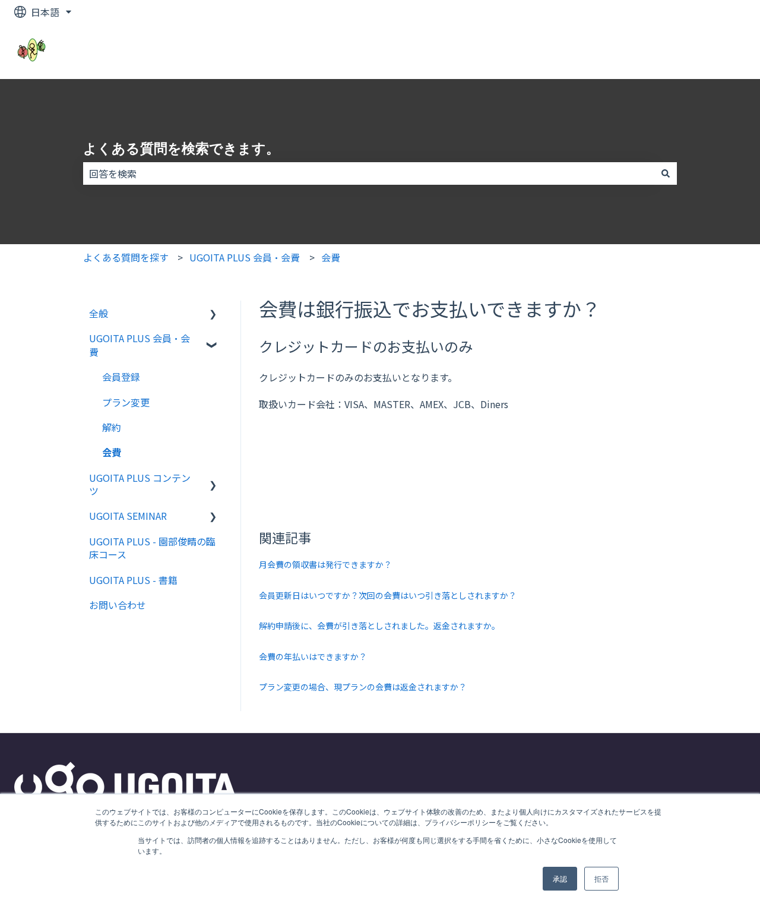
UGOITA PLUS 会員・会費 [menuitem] (139, 344)
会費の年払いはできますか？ (313, 656)
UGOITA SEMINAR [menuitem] (128, 516)
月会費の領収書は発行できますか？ (325, 564)
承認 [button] (560, 878)
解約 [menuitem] (111, 427)
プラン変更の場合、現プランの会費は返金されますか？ (363, 687)
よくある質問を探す (126, 257)
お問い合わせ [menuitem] (117, 605)
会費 (330, 257)
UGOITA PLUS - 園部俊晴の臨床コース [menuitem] (152, 547)
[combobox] (368, 173)
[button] (213, 314)
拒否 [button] (601, 878)
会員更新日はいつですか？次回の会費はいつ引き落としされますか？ (388, 595)
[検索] (665, 173)
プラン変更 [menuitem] (126, 402)
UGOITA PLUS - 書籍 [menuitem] (133, 580)
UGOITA (716, 51)
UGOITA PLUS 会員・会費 (244, 257)
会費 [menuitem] (111, 452)
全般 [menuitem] (98, 313)
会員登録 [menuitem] (121, 377)
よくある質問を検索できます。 (181, 148)
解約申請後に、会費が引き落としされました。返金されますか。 (379, 626)
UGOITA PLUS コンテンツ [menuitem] (140, 484)
